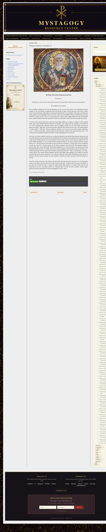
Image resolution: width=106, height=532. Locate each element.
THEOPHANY (11, 69)
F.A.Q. (9, 79)
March (98, 457)
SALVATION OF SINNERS (71, 38)
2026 (96, 81)
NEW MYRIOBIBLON (58, 38)
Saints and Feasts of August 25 (15, 55)
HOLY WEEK (11, 75)
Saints (65, 183)
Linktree (54, 484)
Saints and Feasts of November (74, 183)
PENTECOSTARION (13, 77)
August (98, 448)
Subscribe (73, 484)
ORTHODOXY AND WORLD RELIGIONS (93, 35)
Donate (67, 484)
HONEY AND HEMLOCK (35, 35)
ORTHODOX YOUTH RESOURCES (73, 35)
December (99, 84)
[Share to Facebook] (44, 181)
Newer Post (33, 192)
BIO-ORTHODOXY (25, 38)
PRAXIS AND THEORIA (85, 38)
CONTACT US (61, 491)
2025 (96, 83)
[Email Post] (31, 179)
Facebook (30, 484)
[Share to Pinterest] (45, 181)
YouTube (47, 484)
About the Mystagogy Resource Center (15, 46)
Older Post (60, 192)
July (97, 450)
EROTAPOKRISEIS (48, 35)
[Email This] (40, 181)
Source (30, 172)
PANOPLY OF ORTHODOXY (12, 38)
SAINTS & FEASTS (12, 61)
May (97, 454)
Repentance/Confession (59, 183)
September (99, 447)
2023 (96, 464)
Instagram (40, 484)
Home (85, 192)
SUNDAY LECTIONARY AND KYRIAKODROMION (15, 64)
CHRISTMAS (11, 67)
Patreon (80, 484)
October (98, 445)
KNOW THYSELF (59, 35)
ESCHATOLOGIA (36, 38)
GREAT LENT (11, 73)
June (98, 452)
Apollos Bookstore (81, 485)
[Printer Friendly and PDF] (34, 182)
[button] (4, 525)
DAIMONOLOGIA (46, 38)
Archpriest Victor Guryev (47, 183)
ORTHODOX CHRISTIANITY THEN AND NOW (16, 35)
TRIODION (10, 71)
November (99, 86)
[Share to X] (42, 181)
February (99, 459)
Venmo (86, 484)
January (98, 461)
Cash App (92, 484)
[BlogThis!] (41, 181)
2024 (96, 463)
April (98, 456)
